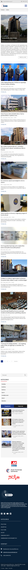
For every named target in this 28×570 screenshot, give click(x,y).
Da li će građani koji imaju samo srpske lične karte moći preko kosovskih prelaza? (12, 246)
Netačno (4, 400)
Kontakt (10, 568)
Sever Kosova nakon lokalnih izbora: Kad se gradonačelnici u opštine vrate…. (12, 114)
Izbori (3, 398)
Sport (3, 392)
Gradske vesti (5, 395)
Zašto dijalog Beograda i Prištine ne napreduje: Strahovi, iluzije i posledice (13, 83)
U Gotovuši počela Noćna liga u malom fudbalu (18, 410)
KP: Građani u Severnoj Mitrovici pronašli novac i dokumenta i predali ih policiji (18, 421)
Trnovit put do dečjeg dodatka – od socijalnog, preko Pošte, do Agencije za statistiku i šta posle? (13, 345)
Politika (4, 384)
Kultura (3, 389)
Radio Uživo (24, 1)
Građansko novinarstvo (9, 538)
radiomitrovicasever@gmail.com (10, 552)
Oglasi (6, 568)
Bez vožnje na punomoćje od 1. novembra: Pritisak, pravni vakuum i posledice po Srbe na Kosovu (13, 148)
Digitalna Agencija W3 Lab (13, 565)
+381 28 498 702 (7, 555)
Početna (3, 9)
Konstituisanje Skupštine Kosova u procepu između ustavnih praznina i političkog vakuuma (13, 312)
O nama (2, 568)
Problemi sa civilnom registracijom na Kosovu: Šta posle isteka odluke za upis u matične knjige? (14, 279)
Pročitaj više (22, 57)
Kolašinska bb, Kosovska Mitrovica (10, 549)
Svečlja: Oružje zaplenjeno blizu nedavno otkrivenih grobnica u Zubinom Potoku (19, 432)
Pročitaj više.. (3, 92)
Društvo (4, 386)
